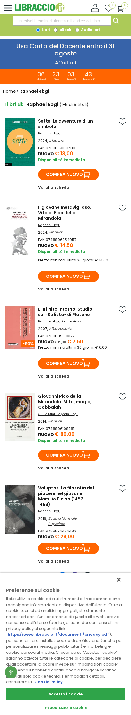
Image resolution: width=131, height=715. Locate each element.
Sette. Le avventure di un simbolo (65, 124)
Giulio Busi (46, 414)
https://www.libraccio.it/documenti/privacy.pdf (58, 634)
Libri (45, 29)
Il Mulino (56, 140)
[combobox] (62, 21)
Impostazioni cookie (65, 707)
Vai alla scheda (53, 187)
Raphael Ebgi (48, 133)
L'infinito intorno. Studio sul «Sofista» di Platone (65, 312)
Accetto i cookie (65, 694)
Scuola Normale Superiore (62, 521)
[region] (65, 644)
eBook (64, 29)
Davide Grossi (72, 321)
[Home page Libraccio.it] (39, 10)
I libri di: (14, 104)
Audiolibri (90, 29)
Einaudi (55, 232)
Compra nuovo (64, 174)
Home (9, 91)
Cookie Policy (48, 682)
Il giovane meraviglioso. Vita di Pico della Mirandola (64, 212)
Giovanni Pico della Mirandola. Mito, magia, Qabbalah (65, 401)
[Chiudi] (119, 580)
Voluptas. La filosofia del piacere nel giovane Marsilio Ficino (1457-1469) (66, 496)
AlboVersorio (60, 328)
